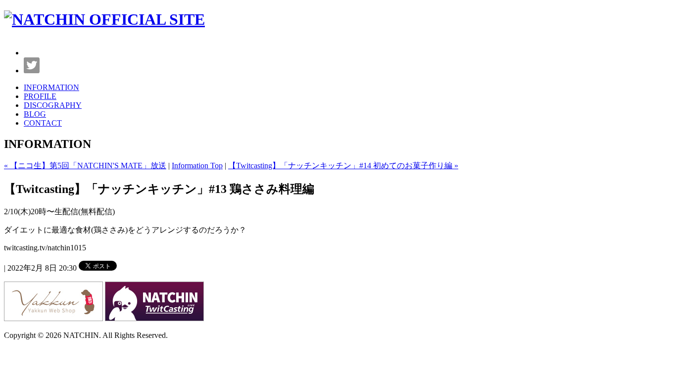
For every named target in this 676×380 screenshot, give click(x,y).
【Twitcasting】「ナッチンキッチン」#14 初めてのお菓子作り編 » (343, 165)
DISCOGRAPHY (53, 105)
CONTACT (43, 123)
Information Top (197, 165)
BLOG (35, 114)
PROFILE (40, 96)
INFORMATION (51, 87)
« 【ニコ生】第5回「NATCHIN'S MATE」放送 (85, 165)
